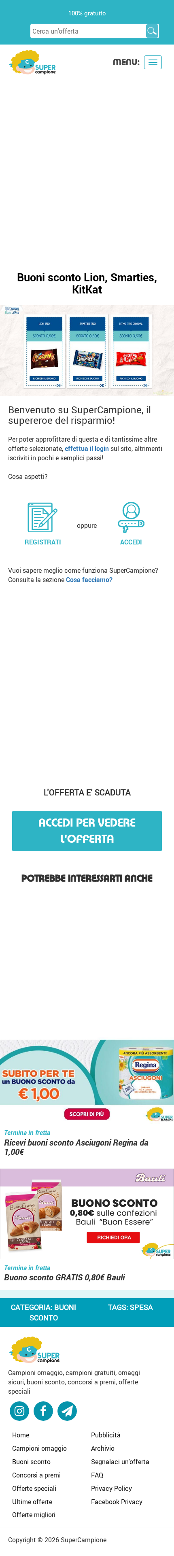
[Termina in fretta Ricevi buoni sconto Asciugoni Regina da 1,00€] (87, 1080)
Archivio (103, 1448)
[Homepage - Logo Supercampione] (32, 61)
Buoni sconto (31, 1461)
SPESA (141, 1307)
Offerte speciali (34, 1488)
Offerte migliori (33, 1514)
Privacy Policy (111, 1488)
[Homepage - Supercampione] (34, 1348)
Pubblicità (106, 1435)
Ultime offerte (32, 1501)
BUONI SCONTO (53, 1312)
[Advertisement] (87, 166)
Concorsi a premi (36, 1475)
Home (20, 1435)
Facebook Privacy (116, 1501)
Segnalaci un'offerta (120, 1461)
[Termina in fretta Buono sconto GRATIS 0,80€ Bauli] (87, 1214)
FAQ (97, 1475)
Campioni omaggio (39, 1448)
